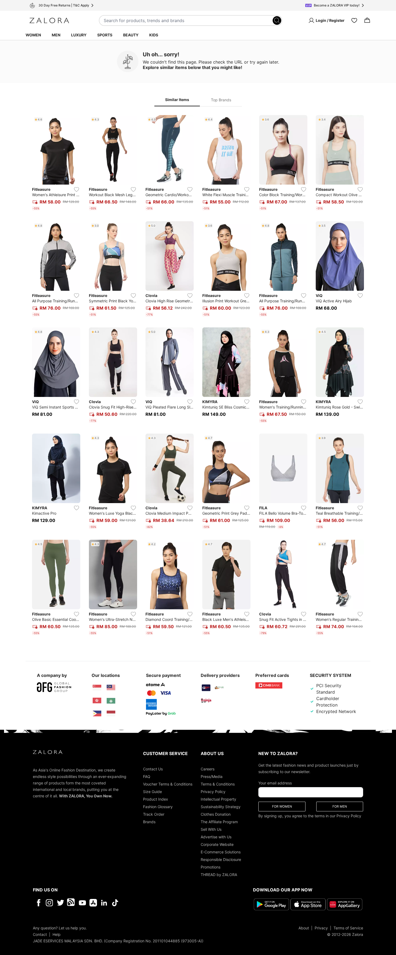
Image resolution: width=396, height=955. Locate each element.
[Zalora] (49, 20)
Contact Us (153, 769)
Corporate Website (217, 844)
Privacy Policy (213, 791)
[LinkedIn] (104, 902)
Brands (149, 821)
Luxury (78, 35)
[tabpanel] (198, 376)
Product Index (155, 799)
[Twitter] (60, 902)
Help (57, 934)
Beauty (130, 35)
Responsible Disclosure (221, 859)
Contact (40, 934)
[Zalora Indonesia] (111, 713)
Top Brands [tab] (221, 100)
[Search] (277, 20)
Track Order (153, 814)
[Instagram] (49, 902)
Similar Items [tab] (177, 99)
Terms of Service (348, 928)
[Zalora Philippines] (97, 713)
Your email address (275, 783)
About (303, 928)
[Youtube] (82, 902)
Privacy (321, 928)
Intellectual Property (218, 799)
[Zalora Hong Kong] (97, 700)
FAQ (146, 776)
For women (282, 806)
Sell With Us (211, 829)
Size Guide (152, 791)
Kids (153, 35)
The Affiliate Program (219, 821)
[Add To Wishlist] (76, 189)
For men (339, 806)
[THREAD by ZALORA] (71, 902)
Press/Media (212, 776)
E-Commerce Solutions (221, 852)
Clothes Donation (216, 814)
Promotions (210, 867)
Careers (207, 769)
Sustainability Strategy (221, 806)
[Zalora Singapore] (97, 687)
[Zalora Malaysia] (111, 687)
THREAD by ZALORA (219, 874)
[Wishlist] (354, 20)
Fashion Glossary (158, 806)
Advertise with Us (216, 837)
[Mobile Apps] (93, 902)
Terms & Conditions (218, 784)
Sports (104, 35)
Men (56, 35)
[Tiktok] (150, 902)
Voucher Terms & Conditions (167, 784)
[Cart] (367, 20)
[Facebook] (38, 902)
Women (33, 35)
